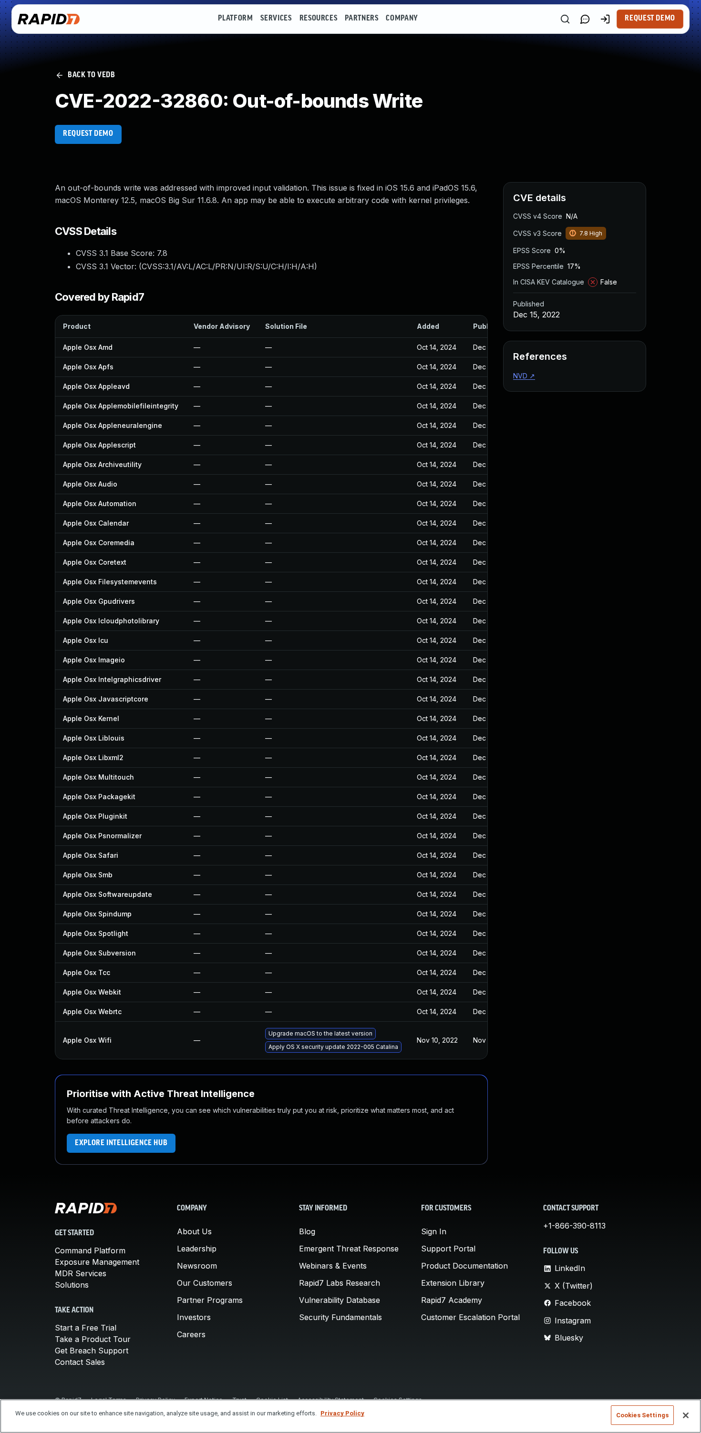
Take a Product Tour (93, 1339)
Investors (194, 1317)
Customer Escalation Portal (470, 1317)
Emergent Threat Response (349, 1248)
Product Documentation (464, 1265)
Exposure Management (97, 1262)
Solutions (72, 1285)
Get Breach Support (91, 1350)
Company (402, 18)
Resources (318, 18)
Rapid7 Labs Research (339, 1283)
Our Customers (204, 1283)
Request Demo (650, 18)
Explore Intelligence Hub (121, 1143)
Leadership (196, 1248)
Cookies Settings (642, 1415)
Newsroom (197, 1265)
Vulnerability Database (339, 1300)
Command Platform (90, 1250)
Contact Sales (80, 1362)
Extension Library (453, 1283)
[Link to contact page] (585, 19)
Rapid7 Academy (451, 1300)
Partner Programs (210, 1300)
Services (275, 18)
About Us (194, 1231)
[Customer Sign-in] (605, 19)
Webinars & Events (333, 1265)
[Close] (685, 1415)
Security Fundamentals (340, 1317)
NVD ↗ (524, 376)
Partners (361, 18)
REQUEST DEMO (88, 134)
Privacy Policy (342, 1413)
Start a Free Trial (85, 1327)
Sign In (433, 1231)
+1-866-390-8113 (574, 1225)
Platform (235, 18)
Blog (307, 1231)
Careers (191, 1334)
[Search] (565, 19)
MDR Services (80, 1273)
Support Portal (448, 1248)
